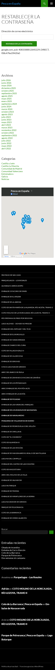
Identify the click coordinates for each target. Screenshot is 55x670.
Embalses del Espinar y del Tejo (16, 329)
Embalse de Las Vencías (12, 448)
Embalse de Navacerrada (13, 340)
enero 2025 (6, 101)
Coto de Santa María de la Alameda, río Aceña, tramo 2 (27, 307)
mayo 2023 (6, 122)
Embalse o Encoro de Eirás (14, 291)
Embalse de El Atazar (11, 297)
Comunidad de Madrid (11, 168)
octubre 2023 (7, 111)
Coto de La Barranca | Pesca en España (21, 604)
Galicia (4, 176)
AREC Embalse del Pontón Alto (15, 388)
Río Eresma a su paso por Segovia (16, 318)
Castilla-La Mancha (10, 166)
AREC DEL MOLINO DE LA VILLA (14, 475)
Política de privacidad (9, 666)
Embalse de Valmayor (11, 480)
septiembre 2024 (9, 104)
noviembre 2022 (8, 130)
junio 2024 (6, 106)
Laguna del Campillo (11, 459)
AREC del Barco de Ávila (12, 372)
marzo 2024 (6, 109)
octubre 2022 (7, 132)
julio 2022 (6, 140)
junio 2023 (6, 119)
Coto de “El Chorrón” (11, 437)
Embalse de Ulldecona (12, 356)
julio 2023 (6, 117)
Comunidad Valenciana (12, 171)
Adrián (5, 588)
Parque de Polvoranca (12, 507)
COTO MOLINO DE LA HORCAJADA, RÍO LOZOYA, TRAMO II (25, 313)
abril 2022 (6, 148)
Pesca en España (10, 3)
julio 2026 (6, 80)
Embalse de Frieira (10, 491)
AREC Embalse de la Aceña (13, 394)
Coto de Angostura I (11, 469)
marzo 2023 (6, 127)
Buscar (4, 529)
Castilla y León (8, 163)
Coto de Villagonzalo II (12, 351)
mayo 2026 (6, 85)
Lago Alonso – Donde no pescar (16, 324)
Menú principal (51, 3)
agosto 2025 (7, 96)
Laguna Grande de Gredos (13, 502)
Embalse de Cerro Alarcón (14, 518)
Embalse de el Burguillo (12, 334)
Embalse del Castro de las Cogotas (17, 464)
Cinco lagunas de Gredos (13, 367)
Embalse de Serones (10, 361)
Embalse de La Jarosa (11, 302)
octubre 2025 (7, 90)
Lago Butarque (8, 486)
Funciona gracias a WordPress (31, 666)
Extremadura (7, 174)
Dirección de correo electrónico (17, 31)
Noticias (5, 179)
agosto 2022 (7, 138)
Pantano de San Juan (11, 275)
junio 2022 (6, 143)
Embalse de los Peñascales (13, 383)
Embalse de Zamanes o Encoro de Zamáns (20, 378)
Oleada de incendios (10, 547)
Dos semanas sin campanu (13, 558)
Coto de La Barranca (11, 513)
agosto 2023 (7, 114)
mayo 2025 (6, 98)
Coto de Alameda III (10, 442)
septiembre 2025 (9, 93)
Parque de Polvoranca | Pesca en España (22, 635)
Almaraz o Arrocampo (12, 286)
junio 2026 (6, 83)
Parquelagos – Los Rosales (14, 280)
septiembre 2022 (9, 135)
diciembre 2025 (8, 88)
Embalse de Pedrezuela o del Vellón (18, 426)
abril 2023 (6, 125)
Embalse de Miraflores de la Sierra (17, 496)
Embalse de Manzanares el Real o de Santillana (23, 453)
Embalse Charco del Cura (13, 345)
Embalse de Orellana (11, 432)
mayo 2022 (6, 146)
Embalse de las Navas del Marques (17, 405)
